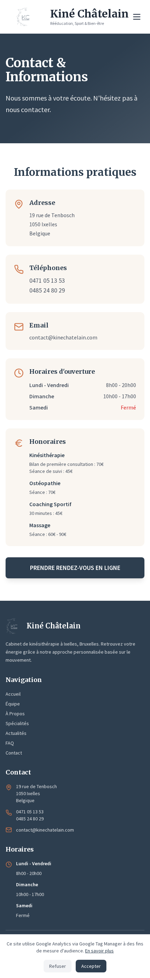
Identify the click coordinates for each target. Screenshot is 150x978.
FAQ (10, 743)
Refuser (57, 966)
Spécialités (17, 723)
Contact (14, 753)
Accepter (91, 966)
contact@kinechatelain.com (63, 337)
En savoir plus (99, 951)
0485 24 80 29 (47, 290)
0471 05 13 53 (47, 280)
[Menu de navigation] (136, 17)
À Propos (15, 713)
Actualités (16, 733)
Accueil (13, 694)
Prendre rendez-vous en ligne (75, 568)
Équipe (13, 704)
